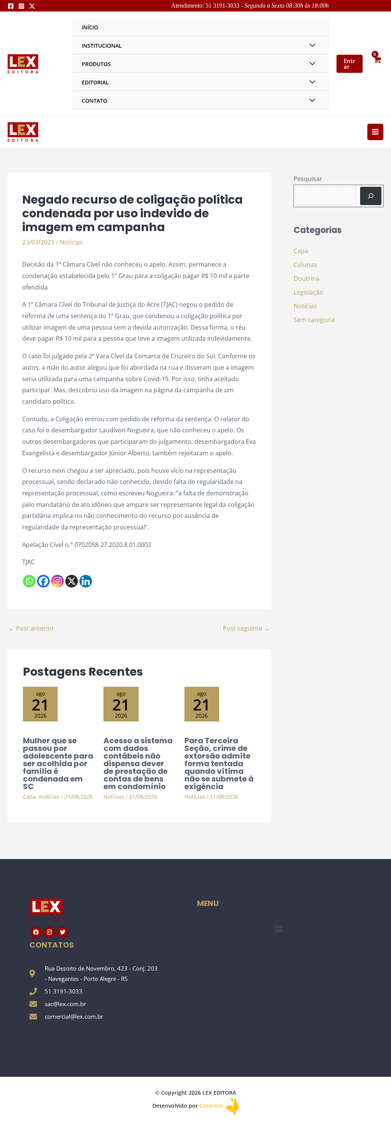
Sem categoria (314, 319)
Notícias (71, 242)
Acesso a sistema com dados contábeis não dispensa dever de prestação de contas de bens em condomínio (138, 763)
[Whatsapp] (29, 581)
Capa (29, 796)
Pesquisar (308, 179)
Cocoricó (211, 1105)
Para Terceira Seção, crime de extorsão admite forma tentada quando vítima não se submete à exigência (219, 763)
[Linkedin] (85, 581)
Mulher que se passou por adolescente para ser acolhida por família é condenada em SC (58, 763)
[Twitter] (32, 6)
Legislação (308, 292)
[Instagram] (21, 6)
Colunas (305, 264)
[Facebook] (11, 6)
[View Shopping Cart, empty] (376, 63)
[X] (71, 581)
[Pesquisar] (370, 196)
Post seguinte (246, 628)
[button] (278, 929)
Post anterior (31, 628)
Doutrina (307, 278)
